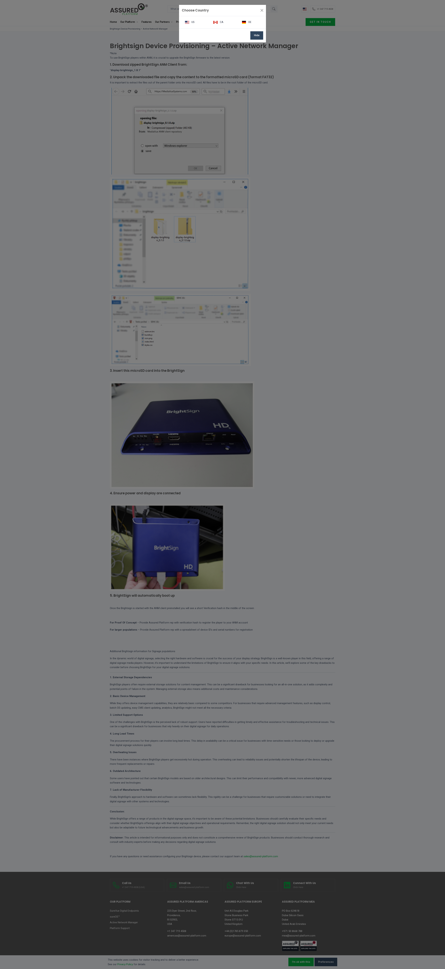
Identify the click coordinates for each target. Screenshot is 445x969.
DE (249, 22)
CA (221, 22)
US (193, 22)
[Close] (262, 10)
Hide (257, 35)
